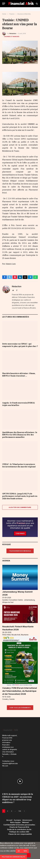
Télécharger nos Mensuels (20, 551)
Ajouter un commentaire (20, 507)
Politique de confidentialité (13, 857)
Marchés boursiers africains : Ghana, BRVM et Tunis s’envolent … (18, 374)
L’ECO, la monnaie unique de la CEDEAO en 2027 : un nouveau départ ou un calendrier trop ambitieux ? (17, 798)
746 (19, 811)
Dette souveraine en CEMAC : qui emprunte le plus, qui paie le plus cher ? (20, 345)
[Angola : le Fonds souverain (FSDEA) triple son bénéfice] (20, 390)
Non (25, 851)
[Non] (29, 855)
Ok (19, 851)
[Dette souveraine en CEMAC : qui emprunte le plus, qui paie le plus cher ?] (20, 331)
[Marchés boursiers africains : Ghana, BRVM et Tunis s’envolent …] (20, 360)
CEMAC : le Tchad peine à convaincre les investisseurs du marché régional (19, 465)
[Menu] (3, 3)
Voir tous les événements (20, 707)
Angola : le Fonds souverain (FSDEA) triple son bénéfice (18, 404)
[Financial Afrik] (21, 3)
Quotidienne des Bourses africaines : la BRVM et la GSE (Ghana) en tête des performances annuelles (19, 434)
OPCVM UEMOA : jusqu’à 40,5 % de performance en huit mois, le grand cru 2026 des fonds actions (19, 496)
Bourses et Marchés (11, 36)
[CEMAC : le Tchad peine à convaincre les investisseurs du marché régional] (20, 451)
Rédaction (12, 33)
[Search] (36, 3)
